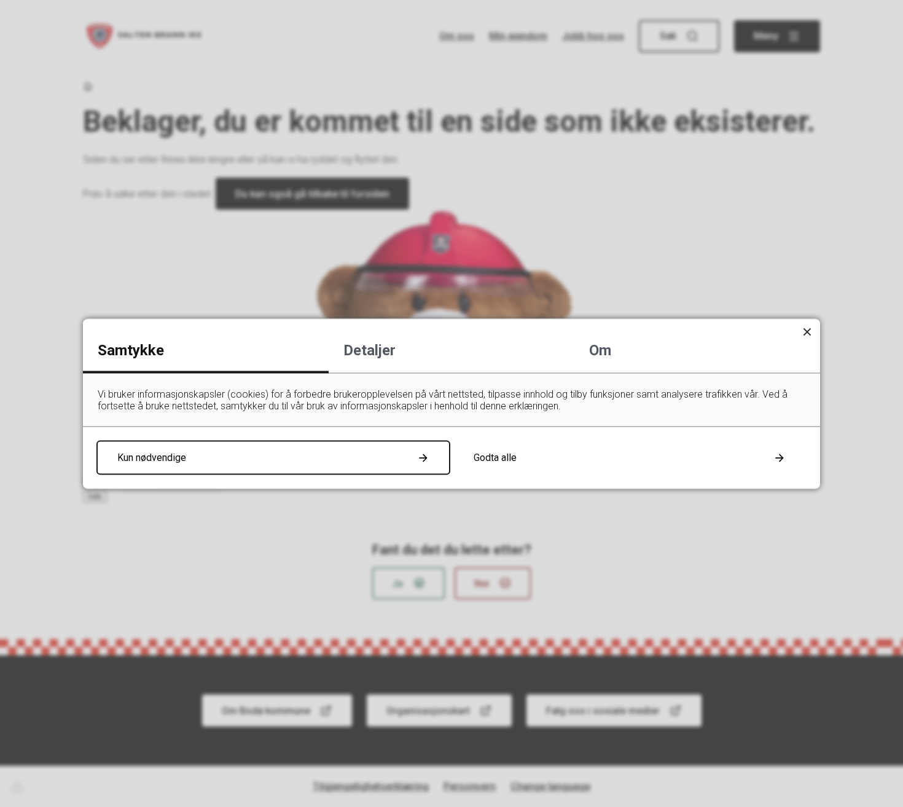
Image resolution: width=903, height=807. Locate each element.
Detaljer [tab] (369, 349)
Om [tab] (600, 349)
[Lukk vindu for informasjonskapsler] (807, 332)
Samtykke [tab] (131, 349)
